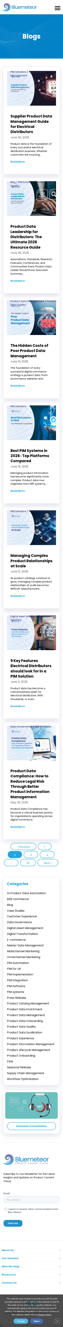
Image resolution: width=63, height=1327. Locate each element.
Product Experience (40, 511)
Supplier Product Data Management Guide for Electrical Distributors (31, 124)
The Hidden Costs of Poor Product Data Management (29, 351)
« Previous (23, 847)
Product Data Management (27, 301)
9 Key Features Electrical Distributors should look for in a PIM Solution (30, 668)
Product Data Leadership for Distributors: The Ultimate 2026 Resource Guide (26, 237)
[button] (31, 1126)
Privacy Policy (44, 1314)
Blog (13, 182)
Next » (48, 863)
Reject (37, 1321)
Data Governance (21, 726)
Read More (17, 162)
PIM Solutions (18, 72)
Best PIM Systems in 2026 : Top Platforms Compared (29, 456)
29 (27, 863)
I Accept (21, 1321)
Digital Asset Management (26, 616)
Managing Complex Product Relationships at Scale (31, 561)
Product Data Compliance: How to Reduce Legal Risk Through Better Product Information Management (30, 783)
